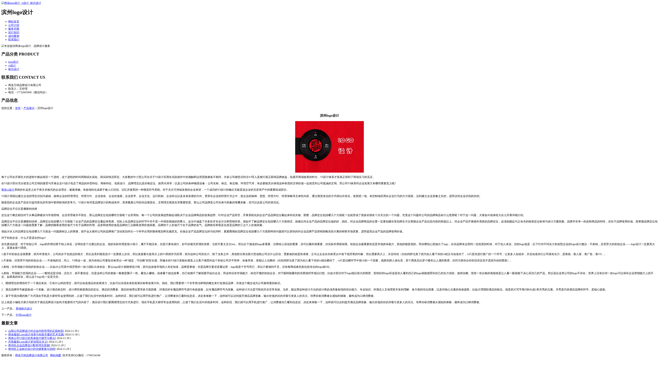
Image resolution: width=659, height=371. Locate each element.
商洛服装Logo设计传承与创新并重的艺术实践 (35, 334)
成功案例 (13, 36)
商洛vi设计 (7, 189)
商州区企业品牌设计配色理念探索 (28, 345)
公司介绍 (13, 25)
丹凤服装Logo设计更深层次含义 (27, 341)
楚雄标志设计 (24, 308)
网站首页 (13, 21)
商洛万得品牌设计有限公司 (31, 355)
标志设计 (13, 69)
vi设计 (12, 65)
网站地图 (55, 355)
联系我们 (13, 39)
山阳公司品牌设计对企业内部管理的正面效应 (35, 330)
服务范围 (13, 28)
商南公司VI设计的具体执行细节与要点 (31, 338)
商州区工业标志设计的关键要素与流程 (31, 348)
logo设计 (13, 61)
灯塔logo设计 (24, 314)
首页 (18, 108)
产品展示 (29, 108)
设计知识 (13, 32)
